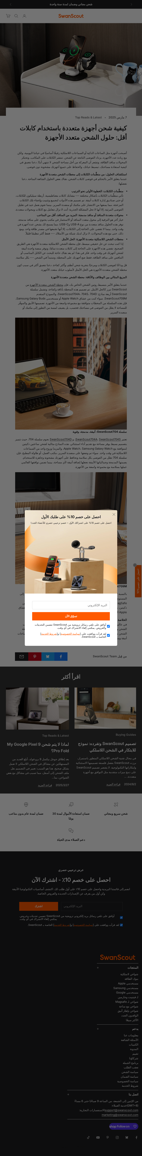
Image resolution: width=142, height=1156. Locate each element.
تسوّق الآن (71, 616)
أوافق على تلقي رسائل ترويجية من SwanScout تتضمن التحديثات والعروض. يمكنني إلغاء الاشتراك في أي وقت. (70, 626)
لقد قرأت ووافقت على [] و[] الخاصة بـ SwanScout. (73, 635)
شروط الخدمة (49, 633)
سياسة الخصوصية (70, 633)
